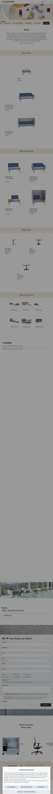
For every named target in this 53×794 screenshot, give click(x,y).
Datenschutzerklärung (30, 792)
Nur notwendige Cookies (26, 787)
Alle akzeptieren (11, 787)
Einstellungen (41, 787)
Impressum (20, 792)
